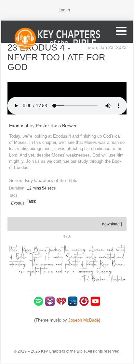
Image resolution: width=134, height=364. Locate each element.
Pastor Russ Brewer (56, 125)
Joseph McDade (83, 320)
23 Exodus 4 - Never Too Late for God (56, 57)
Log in (64, 10)
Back (67, 236)
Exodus (17, 203)
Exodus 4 (18, 125)
